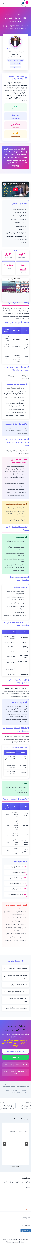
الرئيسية (23, 14)
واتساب (14, 1057)
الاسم (28, 1210)
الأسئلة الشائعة (20, 243)
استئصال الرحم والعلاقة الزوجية (16, 883)
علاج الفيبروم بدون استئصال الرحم (16, 894)
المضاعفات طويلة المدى (17, 219)
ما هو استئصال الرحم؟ (18, 209)
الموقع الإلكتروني (25, 1225)
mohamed (21, 1131)
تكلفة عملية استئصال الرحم (17, 872)
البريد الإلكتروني (25, 1218)
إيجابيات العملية (20, 226)
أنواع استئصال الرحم (19, 212)
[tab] (18, 1166)
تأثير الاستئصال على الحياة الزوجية (15, 236)
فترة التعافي (21, 229)
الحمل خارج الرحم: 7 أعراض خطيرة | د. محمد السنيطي (7, 1106)
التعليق (28, 1187)
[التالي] (4, 1144)
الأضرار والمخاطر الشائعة (17, 216)
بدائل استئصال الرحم (19, 239)
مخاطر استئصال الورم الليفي (17, 889)
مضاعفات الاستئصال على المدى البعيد (14, 867)
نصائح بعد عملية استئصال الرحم (16, 878)
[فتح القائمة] (3, 3)
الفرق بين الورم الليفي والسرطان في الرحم (25, 1106)
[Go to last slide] (26, 1144)
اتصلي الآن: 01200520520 (14, 1051)
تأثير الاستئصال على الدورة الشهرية (15, 232)
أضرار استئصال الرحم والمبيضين (13, 14)
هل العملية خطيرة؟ (19, 222)
